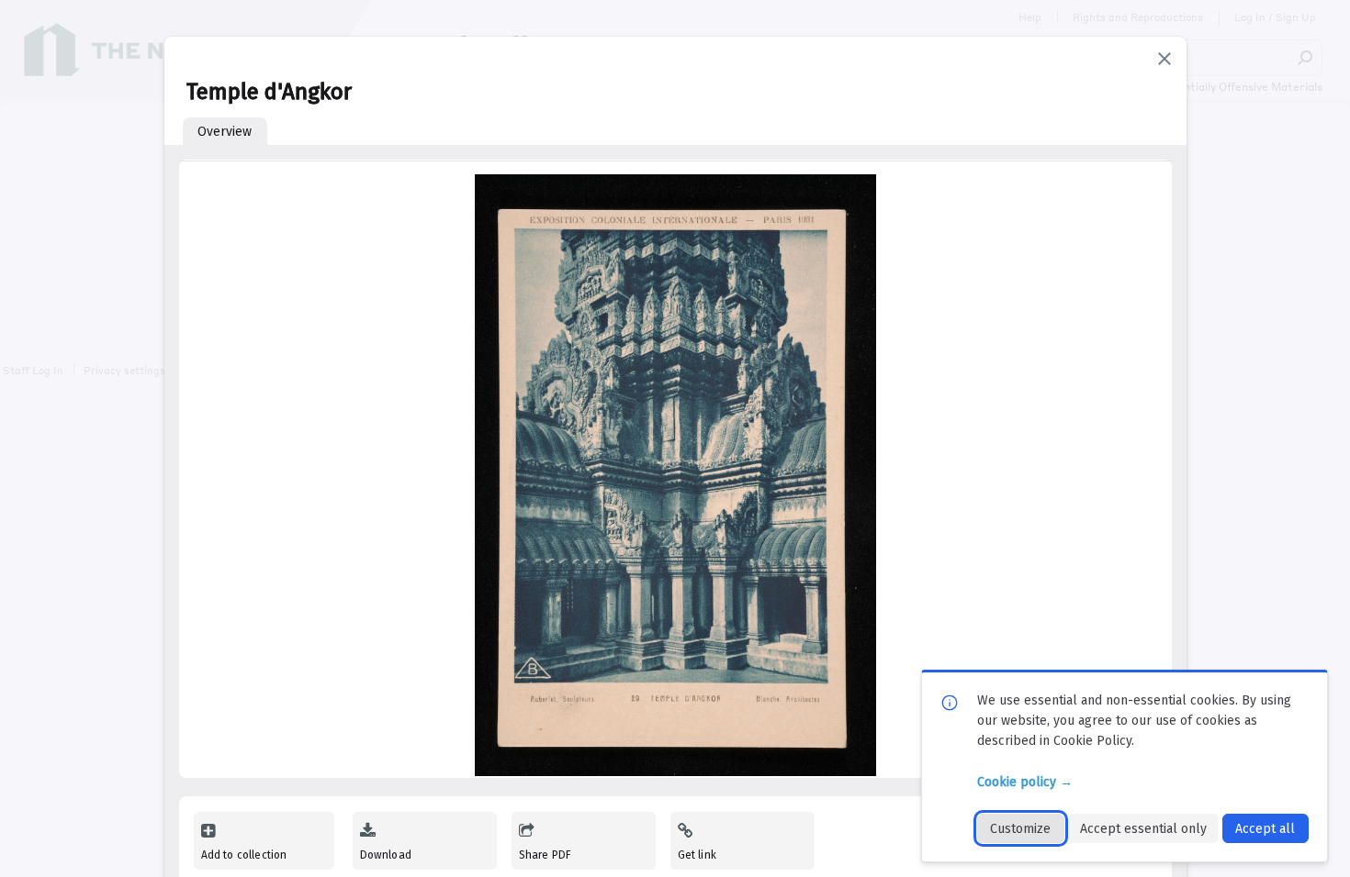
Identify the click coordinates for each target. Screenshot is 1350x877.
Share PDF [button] (545, 855)
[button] (1164, 59)
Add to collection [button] (244, 855)
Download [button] (385, 855)
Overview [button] (224, 131)
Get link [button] (697, 855)
